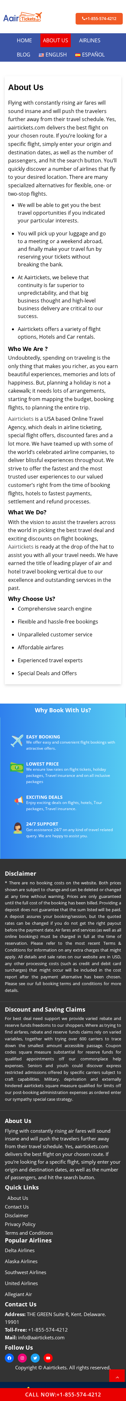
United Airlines (21, 1283)
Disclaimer (16, 1215)
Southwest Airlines (25, 1272)
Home (24, 40)
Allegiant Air (18, 1294)
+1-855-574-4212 (100, 18)
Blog (23, 54)
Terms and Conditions (29, 1233)
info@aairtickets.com (41, 1337)
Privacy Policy (20, 1224)
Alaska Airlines (21, 1261)
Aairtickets (21, 418)
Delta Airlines (20, 1250)
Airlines (89, 40)
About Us (55, 40)
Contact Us (17, 1206)
